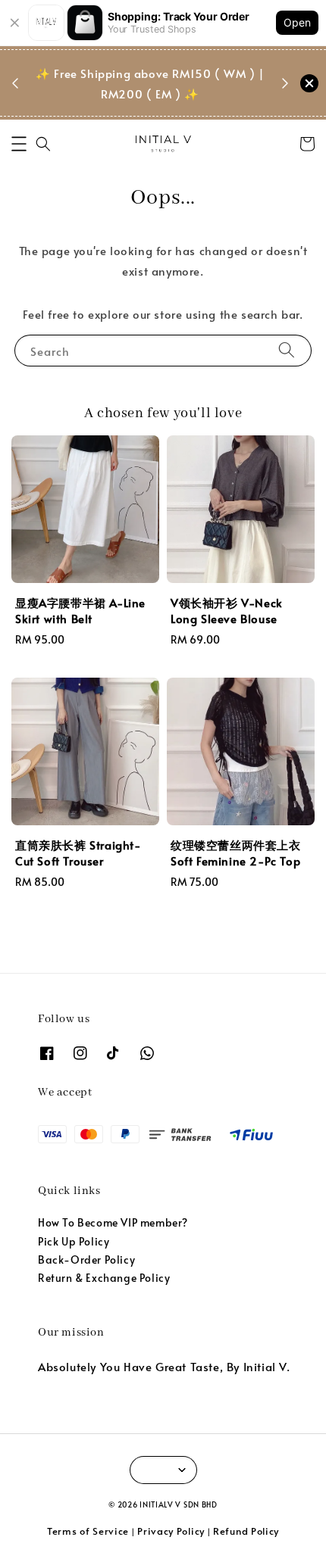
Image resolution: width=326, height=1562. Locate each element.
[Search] (286, 350)
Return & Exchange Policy (104, 1277)
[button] (19, 144)
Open (297, 22)
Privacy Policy (171, 1531)
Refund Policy (246, 1531)
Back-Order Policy (86, 1259)
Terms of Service (88, 1531)
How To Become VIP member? (113, 1222)
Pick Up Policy (73, 1241)
